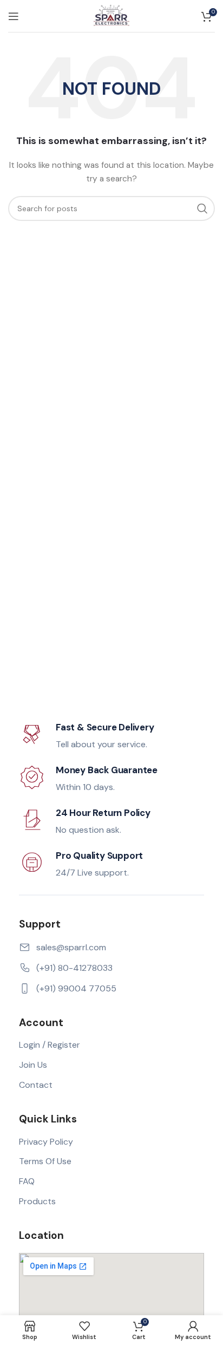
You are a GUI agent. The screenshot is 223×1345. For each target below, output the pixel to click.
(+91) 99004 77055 (76, 988)
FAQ (27, 1181)
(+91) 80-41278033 (74, 968)
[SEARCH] (202, 208)
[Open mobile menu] (13, 16)
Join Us (33, 1064)
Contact (36, 1085)
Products (37, 1201)
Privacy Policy (46, 1141)
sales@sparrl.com (71, 947)
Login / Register (49, 1044)
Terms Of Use (45, 1161)
